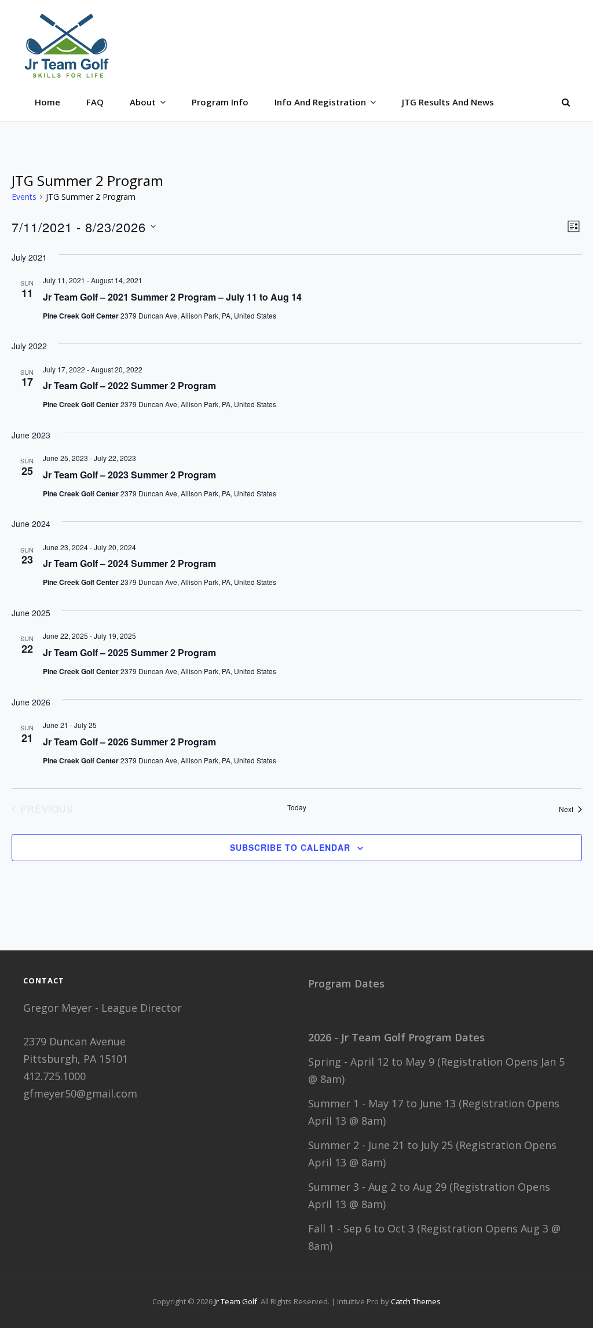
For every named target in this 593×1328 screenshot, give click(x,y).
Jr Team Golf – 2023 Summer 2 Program (129, 474)
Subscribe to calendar (290, 847)
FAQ (95, 102)
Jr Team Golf (235, 1301)
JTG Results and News (448, 102)
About (143, 102)
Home (47, 102)
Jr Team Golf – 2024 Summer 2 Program (129, 563)
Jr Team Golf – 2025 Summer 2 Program (129, 652)
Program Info (220, 102)
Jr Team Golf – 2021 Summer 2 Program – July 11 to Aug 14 (172, 296)
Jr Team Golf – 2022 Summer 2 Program (129, 385)
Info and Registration (320, 102)
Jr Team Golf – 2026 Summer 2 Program (129, 741)
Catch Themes (416, 1301)
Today (296, 807)
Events (24, 196)
